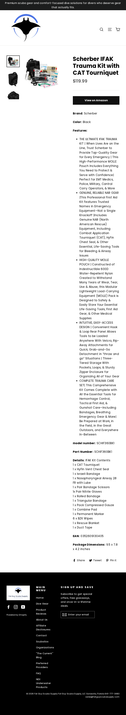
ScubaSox (42, 641)
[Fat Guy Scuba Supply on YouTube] (23, 607)
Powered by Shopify (17, 614)
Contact (41, 635)
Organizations (45, 647)
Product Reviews (41, 611)
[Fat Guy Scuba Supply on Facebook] (8, 607)
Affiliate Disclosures (43, 627)
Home (40, 597)
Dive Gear (42, 603)
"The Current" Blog (44, 655)
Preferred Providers (42, 665)
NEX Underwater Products (43, 683)
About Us (42, 619)
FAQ (38, 673)
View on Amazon (96, 100)
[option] (42, 72)
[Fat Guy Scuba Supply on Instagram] (16, 607)
